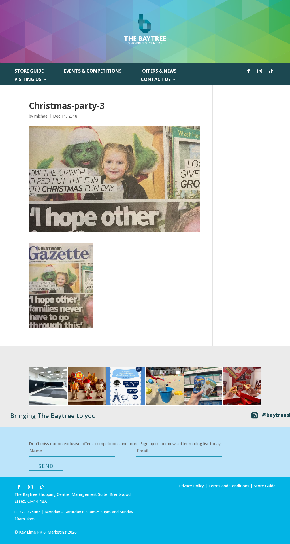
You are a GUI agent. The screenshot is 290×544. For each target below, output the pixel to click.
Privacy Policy (191, 485)
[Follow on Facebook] (248, 71)
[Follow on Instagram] (259, 71)
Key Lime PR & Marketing (43, 532)
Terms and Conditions (228, 485)
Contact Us (156, 79)
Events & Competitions (92, 71)
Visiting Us (27, 79)
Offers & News (159, 71)
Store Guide (29, 71)
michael (41, 116)
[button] (48, 386)
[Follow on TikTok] (271, 71)
